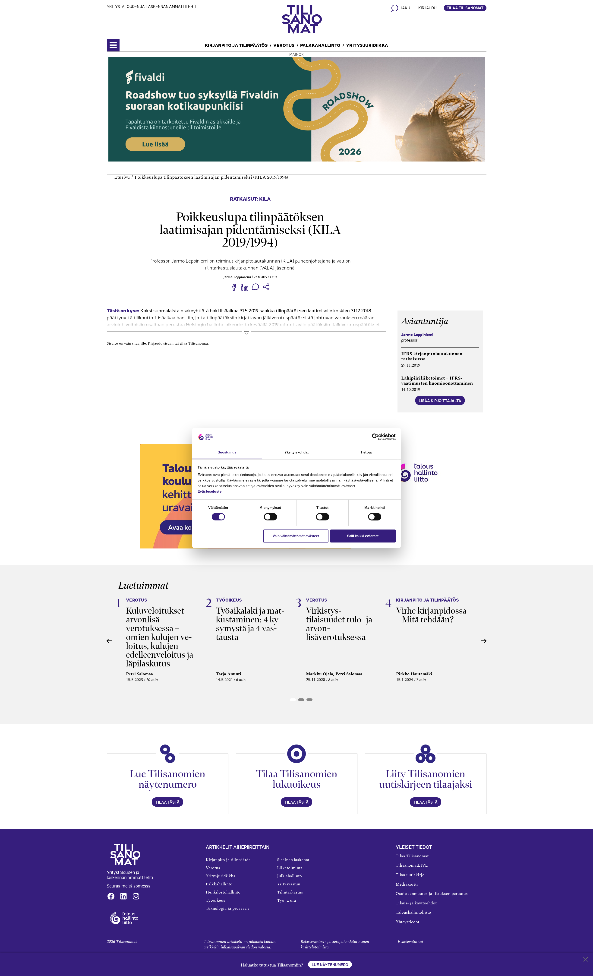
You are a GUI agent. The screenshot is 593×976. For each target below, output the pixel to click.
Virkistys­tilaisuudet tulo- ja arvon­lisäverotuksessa (339, 624)
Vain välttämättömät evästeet (296, 536)
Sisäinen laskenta (293, 860)
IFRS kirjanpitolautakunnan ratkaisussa (431, 356)
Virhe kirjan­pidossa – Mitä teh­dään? (431, 615)
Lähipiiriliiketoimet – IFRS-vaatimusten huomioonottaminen (437, 381)
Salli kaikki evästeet (363, 536)
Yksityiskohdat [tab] (296, 452)
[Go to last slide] (109, 640)
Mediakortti (407, 884)
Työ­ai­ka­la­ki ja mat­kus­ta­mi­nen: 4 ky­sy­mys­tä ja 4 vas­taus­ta (250, 624)
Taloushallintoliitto (413, 912)
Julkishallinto (289, 876)
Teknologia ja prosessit (227, 908)
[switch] (270, 516)
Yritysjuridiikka (367, 45)
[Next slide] (484, 640)
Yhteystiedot (407, 922)
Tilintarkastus (290, 892)
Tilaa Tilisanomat (465, 7)
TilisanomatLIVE (412, 865)
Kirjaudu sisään (160, 343)
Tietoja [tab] (366, 452)
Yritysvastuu (288, 884)
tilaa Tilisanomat (194, 343)
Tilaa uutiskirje (410, 875)
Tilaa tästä (167, 802)
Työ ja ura (286, 900)
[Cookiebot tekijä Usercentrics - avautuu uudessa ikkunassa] (375, 437)
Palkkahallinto (320, 45)
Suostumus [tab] (227, 452)
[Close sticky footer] (585, 960)
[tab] (293, 699)
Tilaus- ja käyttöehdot (416, 903)
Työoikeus (215, 900)
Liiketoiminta (290, 868)
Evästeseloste (210, 491)
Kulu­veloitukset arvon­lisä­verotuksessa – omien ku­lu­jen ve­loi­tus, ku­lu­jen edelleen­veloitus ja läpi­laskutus (159, 637)
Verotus (284, 45)
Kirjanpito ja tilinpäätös (236, 45)
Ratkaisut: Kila (250, 198)
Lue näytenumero (330, 964)
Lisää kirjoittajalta (440, 400)
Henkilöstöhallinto (223, 892)
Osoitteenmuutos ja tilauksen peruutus (432, 894)
